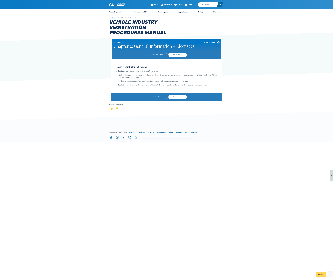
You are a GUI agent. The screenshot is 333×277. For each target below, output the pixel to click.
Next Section (177, 55)
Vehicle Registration (116, 12)
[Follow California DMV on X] (117, 138)
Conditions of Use (161, 132)
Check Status (217, 12)
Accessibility (179, 132)
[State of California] (111, 5)
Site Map (171, 132)
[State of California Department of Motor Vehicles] (121, 4)
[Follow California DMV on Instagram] (129, 138)
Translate (180, 4)
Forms (186, 132)
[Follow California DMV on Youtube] (123, 138)
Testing (200, 12)
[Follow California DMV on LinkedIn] (136, 138)
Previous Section (157, 55)
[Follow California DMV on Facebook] (111, 138)
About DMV (132, 132)
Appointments (183, 12)
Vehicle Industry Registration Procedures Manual (128, 17)
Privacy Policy (141, 132)
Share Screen (194, 132)
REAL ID (156, 4)
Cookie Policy (151, 132)
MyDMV (190, 4)
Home (113, 17)
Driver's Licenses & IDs (140, 12)
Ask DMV (320, 274)
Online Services (168, 4)
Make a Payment (163, 12)
